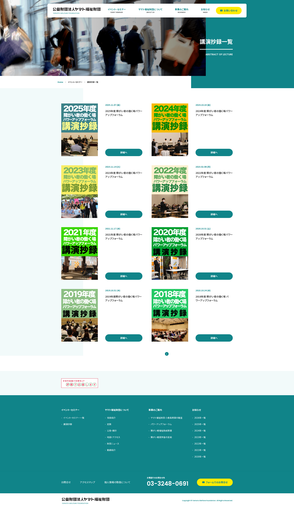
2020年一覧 (200, 456)
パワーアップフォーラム (161, 424)
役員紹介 (111, 417)
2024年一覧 (200, 430)
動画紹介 (111, 450)
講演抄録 (67, 424)
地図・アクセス (113, 437)
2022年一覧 (200, 443)
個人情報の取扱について (117, 482)
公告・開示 (112, 430)
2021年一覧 (200, 450)
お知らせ (205, 10)
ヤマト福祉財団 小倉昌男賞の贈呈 (166, 417)
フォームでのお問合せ (217, 482)
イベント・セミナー (117, 10)
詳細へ (123, 152)
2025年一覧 (200, 424)
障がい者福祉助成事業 (161, 430)
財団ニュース (113, 443)
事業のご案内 (181, 10)
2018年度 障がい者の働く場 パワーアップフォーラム (212, 298)
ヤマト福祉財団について (150, 10)
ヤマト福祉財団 (76, 10)
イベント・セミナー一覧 (73, 417)
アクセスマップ (87, 482)
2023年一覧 (200, 437)
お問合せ (66, 482)
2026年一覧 (200, 417)
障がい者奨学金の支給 (161, 437)
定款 (109, 424)
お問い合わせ (230, 10)
